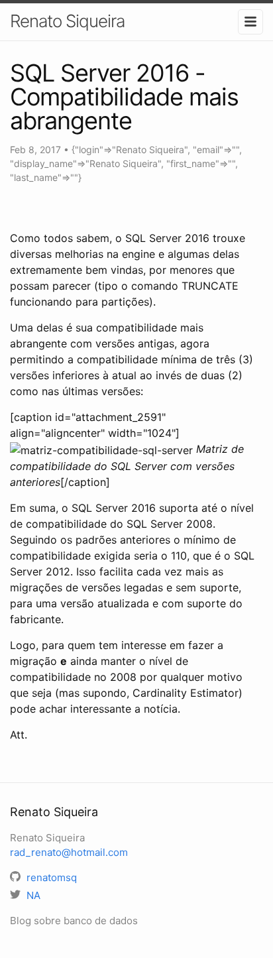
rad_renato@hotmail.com (69, 852)
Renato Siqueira (67, 21)
